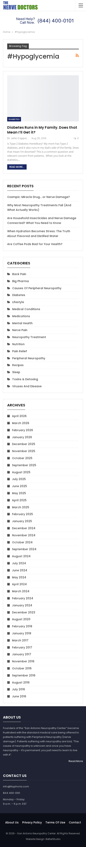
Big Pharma (20, 281)
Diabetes (14, 119)
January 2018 (21, 633)
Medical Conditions (26, 309)
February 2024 (22, 598)
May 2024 (19, 577)
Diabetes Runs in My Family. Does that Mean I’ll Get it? (42, 130)
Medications (21, 316)
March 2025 (20, 507)
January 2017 (21, 654)
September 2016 (23, 675)
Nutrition (18, 344)
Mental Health (22, 323)
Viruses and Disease (27, 386)
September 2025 (24, 465)
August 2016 (21, 682)
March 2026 (20, 423)
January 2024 (22, 605)
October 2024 (22, 542)
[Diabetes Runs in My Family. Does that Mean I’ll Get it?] (43, 98)
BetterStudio (53, 839)
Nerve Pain (19, 330)
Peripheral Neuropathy (28, 358)
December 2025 (23, 444)
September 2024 (24, 549)
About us (12, 822)
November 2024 (23, 535)
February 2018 (22, 626)
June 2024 (19, 570)
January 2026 (22, 437)
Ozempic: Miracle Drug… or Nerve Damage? (38, 197)
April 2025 (19, 500)
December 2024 (23, 528)
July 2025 (19, 479)
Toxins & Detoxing (25, 379)
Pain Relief (19, 351)
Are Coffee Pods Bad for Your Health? (34, 244)
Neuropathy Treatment (29, 337)
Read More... (16, 167)
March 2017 (20, 640)
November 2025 (23, 451)
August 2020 (21, 619)
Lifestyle (18, 302)
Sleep (16, 372)
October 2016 (22, 668)
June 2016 (19, 696)
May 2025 (19, 493)
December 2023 (23, 612)
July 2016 (18, 689)
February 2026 (22, 430)
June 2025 (19, 486)
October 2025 (22, 458)
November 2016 (23, 661)
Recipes (18, 365)
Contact (75, 822)
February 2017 (22, 647)
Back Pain (19, 274)
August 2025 (21, 472)
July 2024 (19, 563)
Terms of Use (55, 822)
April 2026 (19, 416)
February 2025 (22, 514)
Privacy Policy (32, 822)
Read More (76, 761)
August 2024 (21, 556)
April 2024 (19, 584)
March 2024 (20, 591)
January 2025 (22, 521)
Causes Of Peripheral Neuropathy (36, 288)
